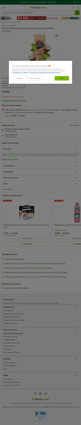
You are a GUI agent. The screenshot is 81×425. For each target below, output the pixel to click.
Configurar (19, 78)
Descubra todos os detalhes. (21, 72)
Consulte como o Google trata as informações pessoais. (45, 72)
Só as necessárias (34, 78)
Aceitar (62, 78)
